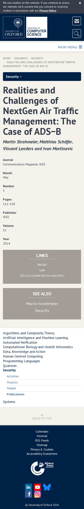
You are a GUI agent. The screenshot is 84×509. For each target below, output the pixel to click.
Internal (42, 436)
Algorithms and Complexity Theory (29, 333)
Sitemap (42, 445)
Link (42, 270)
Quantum (10, 365)
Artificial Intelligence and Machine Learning (35, 337)
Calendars (42, 431)
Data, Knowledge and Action (24, 351)
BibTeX (42, 265)
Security (37, 58)
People (11, 388)
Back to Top (42, 418)
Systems (9, 401)
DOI (42, 276)
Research (20, 58)
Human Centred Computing (23, 356)
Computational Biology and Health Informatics (38, 347)
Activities (13, 376)
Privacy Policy (47, 10)
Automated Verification (20, 342)
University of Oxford (40, 505)
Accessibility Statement (42, 454)
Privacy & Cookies (42, 449)
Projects (12, 382)
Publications (15, 394)
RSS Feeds (42, 440)
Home (7, 58)
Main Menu (68, 47)
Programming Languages (21, 361)
